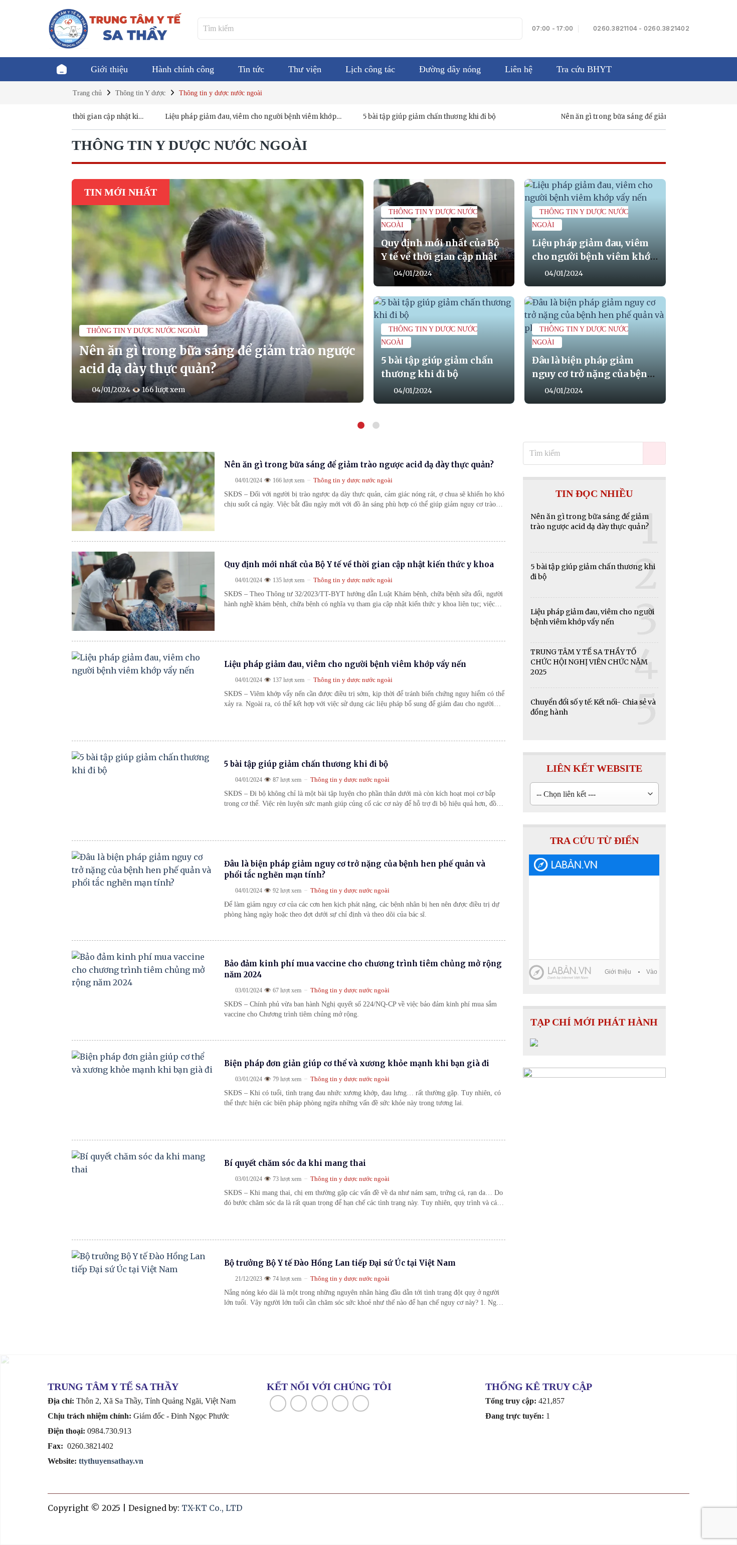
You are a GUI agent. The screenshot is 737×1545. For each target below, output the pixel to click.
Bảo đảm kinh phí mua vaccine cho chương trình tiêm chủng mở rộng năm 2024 (363, 969)
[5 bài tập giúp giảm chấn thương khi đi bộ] (143, 790)
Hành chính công (183, 69)
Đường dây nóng (450, 69)
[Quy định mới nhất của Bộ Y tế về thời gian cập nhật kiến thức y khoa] (143, 591)
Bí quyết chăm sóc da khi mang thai (295, 1163)
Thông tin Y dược (140, 93)
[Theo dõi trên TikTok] (319, 1403)
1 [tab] (360, 425)
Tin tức (251, 69)
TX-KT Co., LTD (211, 1508)
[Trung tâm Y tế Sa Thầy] (115, 28)
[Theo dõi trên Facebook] (278, 1403)
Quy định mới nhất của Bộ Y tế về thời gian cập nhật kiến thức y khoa (440, 256)
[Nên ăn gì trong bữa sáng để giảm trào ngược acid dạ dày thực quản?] (218, 291)
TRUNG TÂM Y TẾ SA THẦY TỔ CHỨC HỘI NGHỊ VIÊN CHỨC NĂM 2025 (589, 661)
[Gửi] (513, 29)
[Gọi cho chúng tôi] (360, 1403)
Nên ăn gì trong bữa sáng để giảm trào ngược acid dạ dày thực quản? (607, 117)
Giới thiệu (109, 69)
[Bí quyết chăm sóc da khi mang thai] (143, 1190)
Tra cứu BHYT (584, 69)
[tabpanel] (369, 291)
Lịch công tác (370, 69)
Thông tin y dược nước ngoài (143, 330)
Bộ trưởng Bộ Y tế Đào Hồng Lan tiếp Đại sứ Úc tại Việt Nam (340, 1263)
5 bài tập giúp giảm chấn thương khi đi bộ (389, 116)
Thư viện (304, 69)
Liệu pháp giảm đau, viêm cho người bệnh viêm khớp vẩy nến (211, 117)
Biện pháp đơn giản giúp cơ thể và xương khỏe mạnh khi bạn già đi (356, 1063)
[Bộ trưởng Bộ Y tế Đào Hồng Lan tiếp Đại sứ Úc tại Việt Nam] (143, 1289)
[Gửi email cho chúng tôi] (340, 1403)
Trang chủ (62, 69)
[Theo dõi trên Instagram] (298, 1403)
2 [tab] (376, 425)
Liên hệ (518, 69)
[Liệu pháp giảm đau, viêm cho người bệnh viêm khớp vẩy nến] (143, 691)
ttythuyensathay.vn (111, 1461)
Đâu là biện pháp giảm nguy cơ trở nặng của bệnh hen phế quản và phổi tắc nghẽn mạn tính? (354, 869)
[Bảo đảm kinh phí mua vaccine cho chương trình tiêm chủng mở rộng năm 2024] (143, 990)
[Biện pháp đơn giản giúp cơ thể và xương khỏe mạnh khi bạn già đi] (143, 1090)
